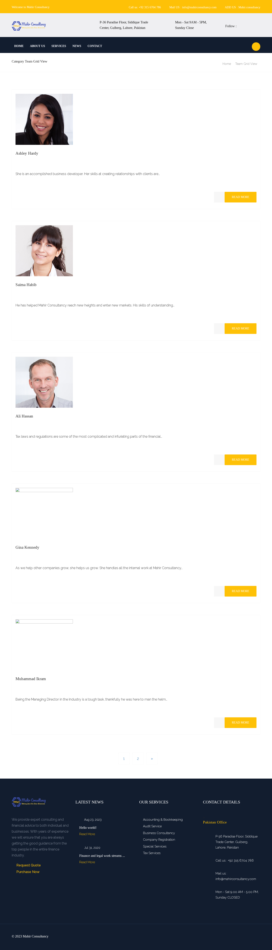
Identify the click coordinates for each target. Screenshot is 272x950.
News (76, 46)
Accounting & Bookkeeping (163, 820)
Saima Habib (26, 284)
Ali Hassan (24, 416)
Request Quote (28, 865)
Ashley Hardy (27, 153)
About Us (37, 46)
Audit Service (152, 826)
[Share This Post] (219, 197)
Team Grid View (246, 64)
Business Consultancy (159, 833)
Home (19, 46)
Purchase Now (28, 872)
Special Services (154, 846)
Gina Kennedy (27, 547)
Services (58, 46)
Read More (240, 197)
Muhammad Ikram (31, 679)
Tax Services (151, 853)
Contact (95, 46)
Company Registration (159, 840)
